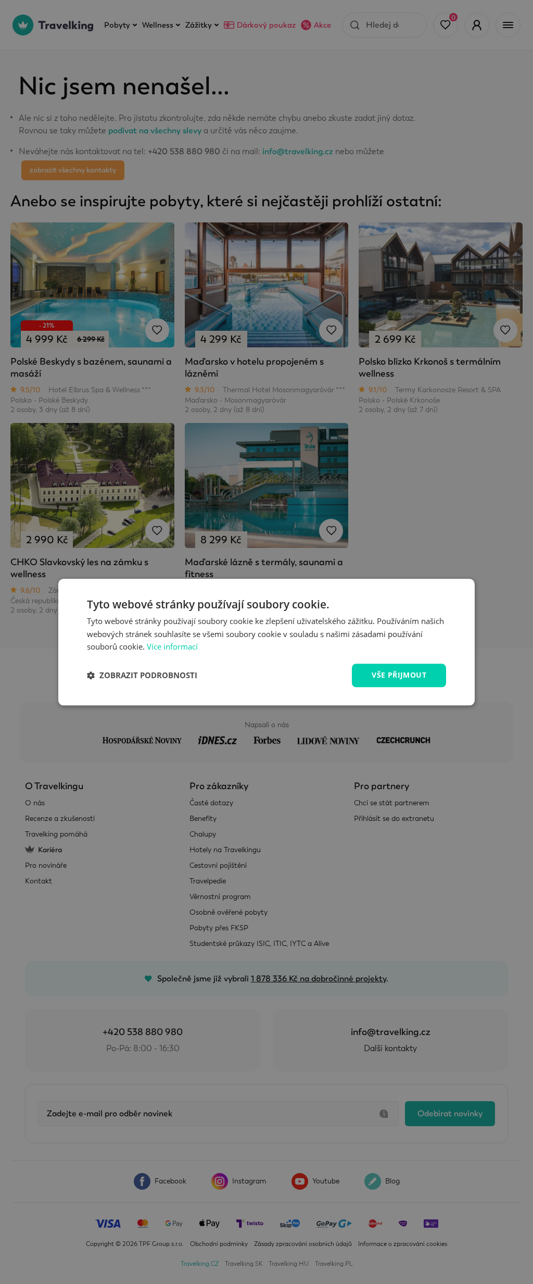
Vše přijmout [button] (399, 675)
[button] (142, 675)
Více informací (172, 647)
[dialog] (266, 642)
